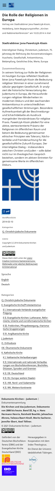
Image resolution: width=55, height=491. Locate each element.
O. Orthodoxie (8, 343)
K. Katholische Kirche (11, 352)
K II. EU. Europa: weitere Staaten (19, 377)
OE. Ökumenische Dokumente (16, 347)
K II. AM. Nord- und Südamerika (19, 382)
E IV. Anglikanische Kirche (16, 333)
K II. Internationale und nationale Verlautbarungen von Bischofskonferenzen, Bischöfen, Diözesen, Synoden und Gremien (25, 365)
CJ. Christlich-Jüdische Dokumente (19, 231)
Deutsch (5, 284)
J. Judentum (7, 338)
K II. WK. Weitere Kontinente (17, 387)
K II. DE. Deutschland (13, 373)
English (5, 279)
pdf (7, 211)
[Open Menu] (4, 5)
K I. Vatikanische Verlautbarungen (20, 357)
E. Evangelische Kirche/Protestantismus (21, 304)
